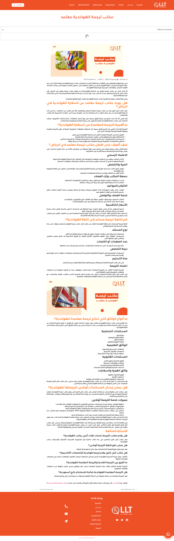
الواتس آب (116, 483)
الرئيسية (139, 5)
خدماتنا (121, 5)
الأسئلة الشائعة (83, 5)
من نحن (130, 5)
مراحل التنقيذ (97, 5)
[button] (2, 29)
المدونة (71, 5)
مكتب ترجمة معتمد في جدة (57, 483)
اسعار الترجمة (110, 5)
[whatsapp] (168, 534)
